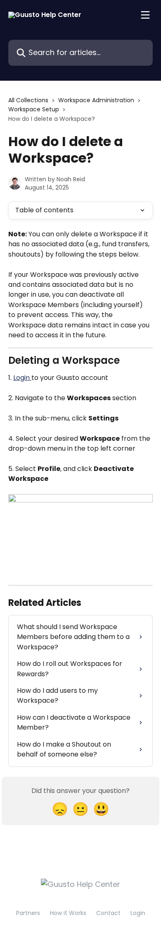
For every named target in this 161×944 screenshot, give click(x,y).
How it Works (68, 913)
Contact (108, 913)
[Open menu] (145, 15)
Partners (28, 913)
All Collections (28, 100)
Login (22, 377)
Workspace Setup (33, 109)
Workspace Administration (96, 100)
